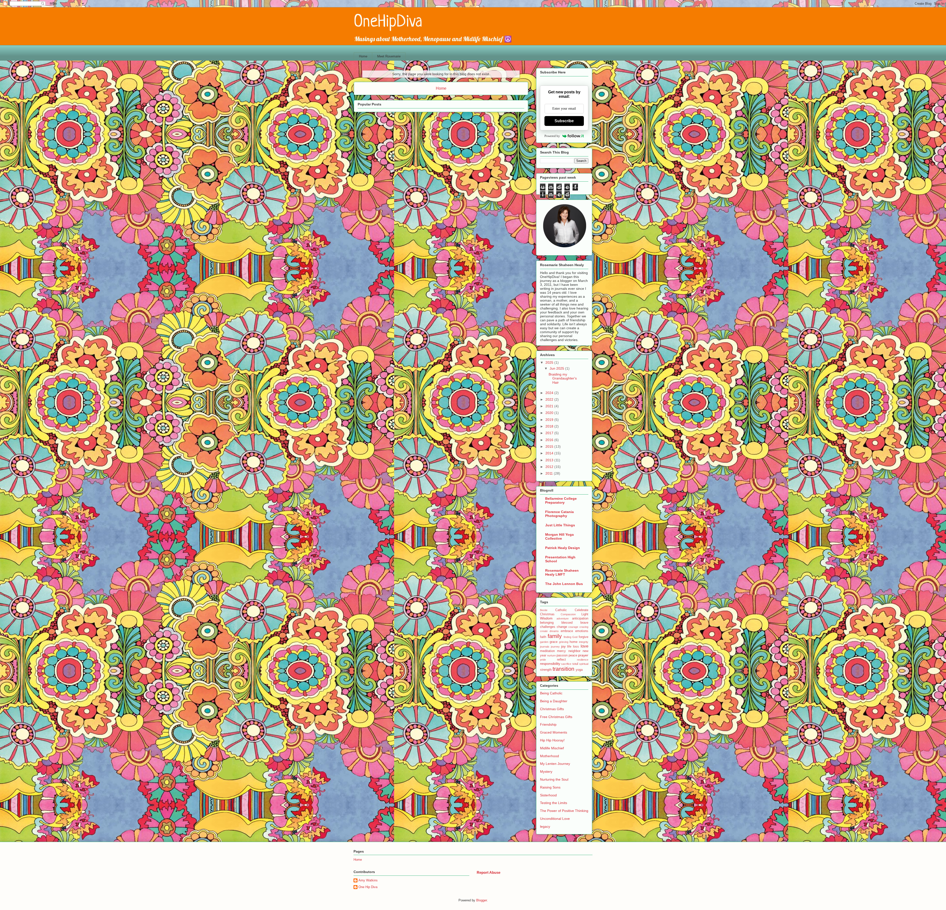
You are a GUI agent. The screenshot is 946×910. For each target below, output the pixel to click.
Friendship (548, 724)
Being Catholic (551, 693)
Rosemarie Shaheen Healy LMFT (562, 572)
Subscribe (564, 121)
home (573, 642)
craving (583, 626)
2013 (549, 460)
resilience (582, 659)
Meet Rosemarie (389, 56)
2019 (549, 420)
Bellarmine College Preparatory (561, 500)
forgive (583, 637)
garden (544, 641)
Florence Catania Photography (559, 514)
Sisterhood (548, 795)
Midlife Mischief (552, 748)
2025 (549, 362)
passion (562, 655)
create (544, 631)
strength (546, 669)
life (569, 646)
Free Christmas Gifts (556, 717)
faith (543, 637)
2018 (549, 426)
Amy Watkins (368, 880)
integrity (583, 641)
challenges (547, 627)
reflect (561, 659)
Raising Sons (550, 787)
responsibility (550, 664)
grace (553, 642)
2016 (549, 440)
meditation (547, 651)
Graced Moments (553, 732)
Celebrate (581, 610)
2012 (549, 467)
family (555, 636)
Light (584, 614)
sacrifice (566, 663)
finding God (571, 636)
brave (584, 622)
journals (544, 646)
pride (543, 659)
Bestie (543, 610)
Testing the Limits (553, 803)
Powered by (552, 136)
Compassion (568, 614)
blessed (567, 622)
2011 (549, 473)
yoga (579, 669)
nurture (551, 655)
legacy (545, 826)
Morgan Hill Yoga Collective (559, 536)
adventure (563, 618)
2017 (549, 433)
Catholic (561, 610)
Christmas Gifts (552, 709)
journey (555, 646)
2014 (549, 453)
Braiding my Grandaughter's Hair (563, 378)
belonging (547, 622)
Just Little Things (560, 525)
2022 (549, 399)
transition (563, 669)
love (584, 646)
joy (563, 646)
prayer (583, 655)
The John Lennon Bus (564, 584)
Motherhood (549, 756)
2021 (549, 406)
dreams (554, 631)
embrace (567, 631)
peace (573, 655)
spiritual (583, 663)
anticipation (580, 618)
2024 (549, 393)
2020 (549, 413)
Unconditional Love (555, 819)
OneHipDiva (388, 22)
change (562, 627)
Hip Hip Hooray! (552, 740)
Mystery (546, 771)
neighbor (574, 651)
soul (575, 664)
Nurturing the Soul (554, 779)
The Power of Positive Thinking (564, 811)
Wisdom (546, 618)
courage (573, 626)
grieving (563, 641)
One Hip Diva (367, 887)
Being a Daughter (553, 701)
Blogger (481, 900)
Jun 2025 (557, 368)
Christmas (547, 614)
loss (576, 646)
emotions (581, 631)
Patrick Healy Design (562, 548)
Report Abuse (488, 872)
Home (363, 56)
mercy (561, 651)
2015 (549, 446)
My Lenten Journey (555, 764)
